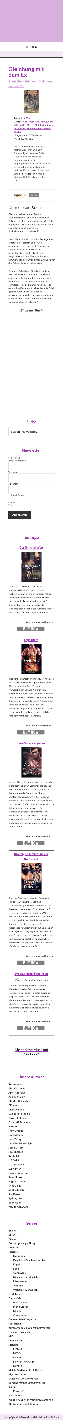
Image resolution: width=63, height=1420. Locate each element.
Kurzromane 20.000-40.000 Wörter (29, 1327)
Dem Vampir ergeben (31, 743)
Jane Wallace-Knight (20, 1143)
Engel (16, 1264)
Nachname (14, 483)
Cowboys (14, 1247)
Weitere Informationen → (40, 622)
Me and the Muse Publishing (31, 21)
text (12, 505)
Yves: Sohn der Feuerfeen (31, 973)
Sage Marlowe (17, 1181)
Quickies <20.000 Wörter (23, 1378)
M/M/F (17, 1357)
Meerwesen (20, 1281)
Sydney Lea (15, 1198)
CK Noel (13, 1105)
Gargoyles (19, 1272)
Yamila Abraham (18, 1206)
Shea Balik (14, 1185)
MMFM (17, 1365)
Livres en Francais (19, 1331)
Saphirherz (31, 640)
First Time (14, 1293)
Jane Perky (14, 1139)
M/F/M (17, 1353)
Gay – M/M (14, 1298)
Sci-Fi (11, 1386)
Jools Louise (15, 1151)
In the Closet (27, 125)
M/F (10, 1336)
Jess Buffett (15, 1147)
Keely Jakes (15, 1155)
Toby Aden (14, 1202)
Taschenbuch (16, 1395)
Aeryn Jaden (15, 1084)
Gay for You (20, 1302)
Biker (11, 1234)
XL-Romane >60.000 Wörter (25, 1403)
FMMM (17, 1348)
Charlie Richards (18, 1100)
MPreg (17, 1310)
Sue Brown (14, 1194)
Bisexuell (13, 1238)
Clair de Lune (16, 1109)
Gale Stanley (15, 1134)
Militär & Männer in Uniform (25, 1370)
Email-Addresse (17, 460)
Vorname (13, 472)
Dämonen (19, 1255)
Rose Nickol (15, 1177)
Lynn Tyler (14, 1168)
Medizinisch (15, 1340)
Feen (16, 1268)
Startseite (15, 81)
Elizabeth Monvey (19, 1122)
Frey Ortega (15, 1130)
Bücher (30, 81)
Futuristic (19, 1391)
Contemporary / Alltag (35, 121)
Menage (13, 1344)
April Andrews (17, 1092)
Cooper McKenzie (19, 1113)
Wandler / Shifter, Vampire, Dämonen (30, 1399)
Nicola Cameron (18, 1172)
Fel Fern (13, 1126)
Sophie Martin (16, 1189)
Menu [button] (34, 46)
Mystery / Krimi (17, 1374)
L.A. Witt (26, 118)
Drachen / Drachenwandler (29, 1260)
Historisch (14, 1323)
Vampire (18, 1285)
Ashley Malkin (16, 1096)
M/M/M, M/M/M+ (23, 1361)
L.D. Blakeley (16, 1164)
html (12, 502)
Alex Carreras (16, 1088)
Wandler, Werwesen (25, 1289)
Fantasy (13, 1251)
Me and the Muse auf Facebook (31, 1051)
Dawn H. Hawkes (18, 1117)
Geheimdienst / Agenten (22, 1319)
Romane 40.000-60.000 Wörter (26, 1382)
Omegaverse (21, 1315)
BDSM (12, 1230)
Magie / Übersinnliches (26, 1276)
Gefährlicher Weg (31, 547)
